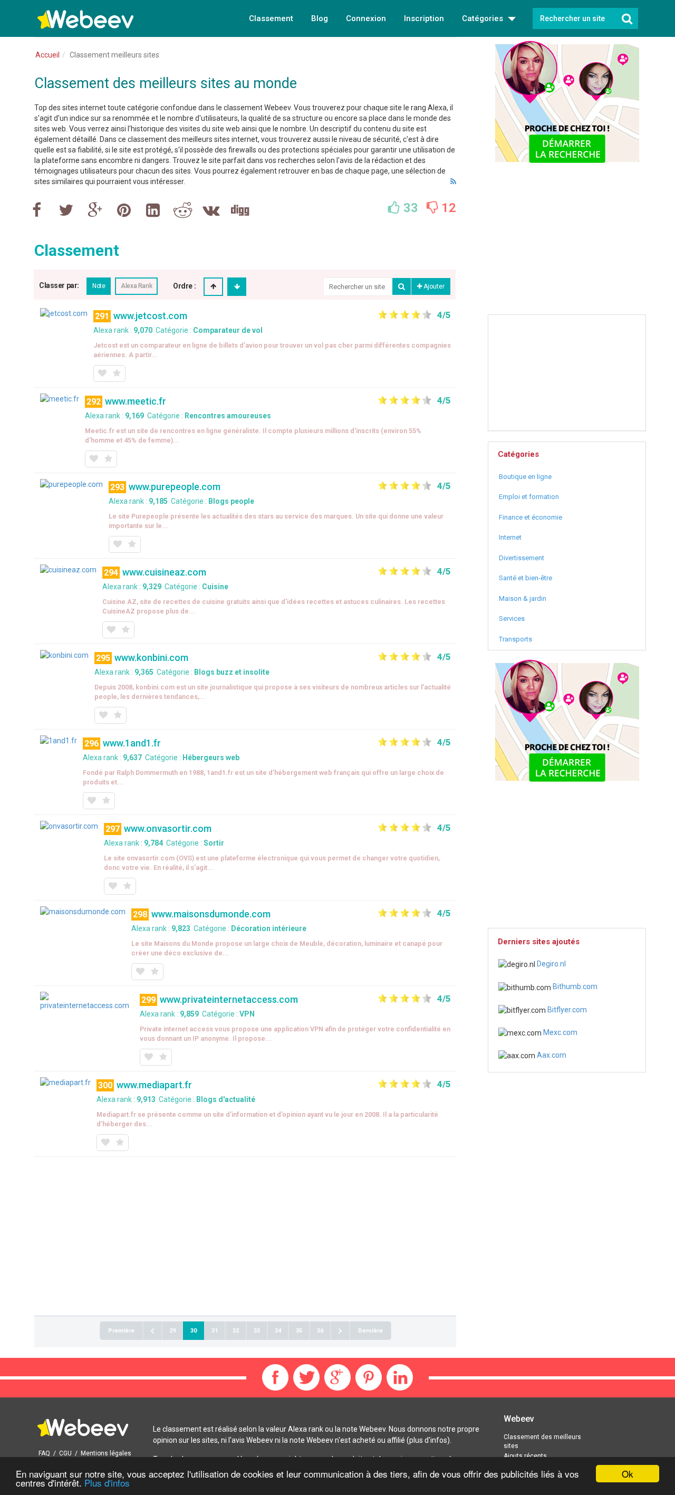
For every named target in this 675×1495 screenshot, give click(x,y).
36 (320, 1330)
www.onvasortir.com (167, 828)
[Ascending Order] (213, 286)
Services (512, 618)
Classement (271, 18)
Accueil (47, 55)
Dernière (370, 1330)
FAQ (44, 1453)
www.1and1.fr (132, 743)
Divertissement (521, 558)
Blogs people (231, 501)
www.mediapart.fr (154, 1084)
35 (299, 1330)
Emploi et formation (529, 497)
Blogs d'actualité (225, 1099)
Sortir (214, 843)
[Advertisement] (245, 1236)
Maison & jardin (522, 598)
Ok (627, 1473)
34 (278, 1330)
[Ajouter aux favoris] (102, 373)
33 (257, 1330)
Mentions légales (106, 1453)
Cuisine (215, 586)
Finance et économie (530, 517)
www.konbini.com (151, 657)
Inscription (424, 18)
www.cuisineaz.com (164, 572)
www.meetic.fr (135, 401)
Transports (515, 639)
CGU (65, 1453)
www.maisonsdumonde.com (211, 913)
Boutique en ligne (525, 477)
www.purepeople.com (174, 486)
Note (98, 286)
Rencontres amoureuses (228, 415)
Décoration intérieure (268, 928)
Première (121, 1330)
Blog (319, 18)
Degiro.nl (550, 964)
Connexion (366, 18)
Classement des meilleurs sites (542, 1441)
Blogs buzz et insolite (231, 672)
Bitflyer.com (566, 1009)
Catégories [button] (483, 18)
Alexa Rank (136, 286)
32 (236, 1330)
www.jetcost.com (150, 315)
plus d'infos (428, 1440)
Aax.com (550, 1055)
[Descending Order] (237, 286)
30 (193, 1330)
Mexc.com (559, 1032)
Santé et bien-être (525, 578)
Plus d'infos (107, 1482)
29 (172, 1330)
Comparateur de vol (228, 330)
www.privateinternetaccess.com (229, 999)
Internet (510, 537)
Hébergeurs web (210, 757)
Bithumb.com (574, 986)
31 (214, 1330)
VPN (247, 1014)
